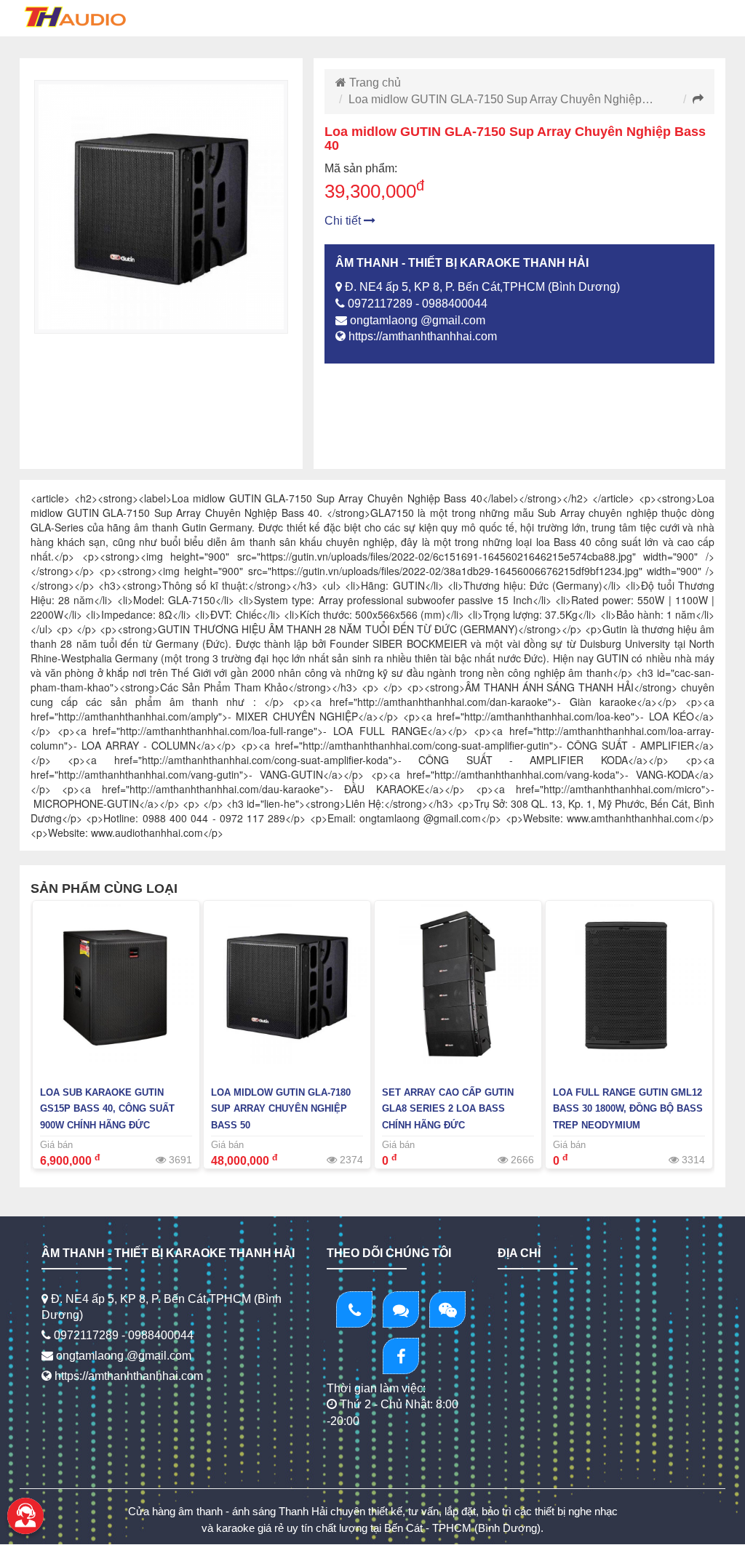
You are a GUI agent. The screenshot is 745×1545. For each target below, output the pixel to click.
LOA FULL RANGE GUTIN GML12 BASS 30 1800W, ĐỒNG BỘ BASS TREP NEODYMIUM (628, 1109)
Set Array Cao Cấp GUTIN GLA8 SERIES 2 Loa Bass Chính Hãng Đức (448, 1109)
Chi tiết (344, 220)
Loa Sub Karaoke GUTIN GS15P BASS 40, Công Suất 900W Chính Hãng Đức (107, 1109)
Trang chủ (373, 82)
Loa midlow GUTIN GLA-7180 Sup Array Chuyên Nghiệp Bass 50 (281, 1109)
